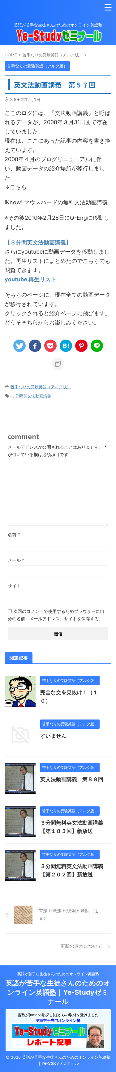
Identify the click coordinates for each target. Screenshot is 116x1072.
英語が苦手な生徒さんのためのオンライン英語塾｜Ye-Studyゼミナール (58, 992)
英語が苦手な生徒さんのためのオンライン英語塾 (58, 974)
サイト (14, 585)
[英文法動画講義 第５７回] (66, 346)
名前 (14, 534)
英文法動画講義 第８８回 (71, 779)
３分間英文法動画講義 (31, 395)
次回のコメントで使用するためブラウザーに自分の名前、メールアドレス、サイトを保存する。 (56, 615)
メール (16, 560)
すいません (53, 736)
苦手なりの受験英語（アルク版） (41, 386)
